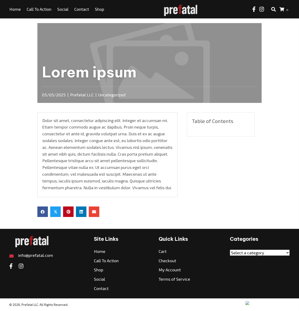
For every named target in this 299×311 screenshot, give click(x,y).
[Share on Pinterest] (68, 211)
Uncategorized (111, 94)
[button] (253, 9)
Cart (163, 251)
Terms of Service (174, 279)
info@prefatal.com (35, 255)
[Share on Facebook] (42, 211)
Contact (101, 288)
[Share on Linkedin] (81, 211)
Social (99, 279)
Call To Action (106, 260)
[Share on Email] (94, 211)
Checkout (167, 260)
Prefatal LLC (82, 94)
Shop (98, 269)
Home (99, 251)
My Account (170, 269)
